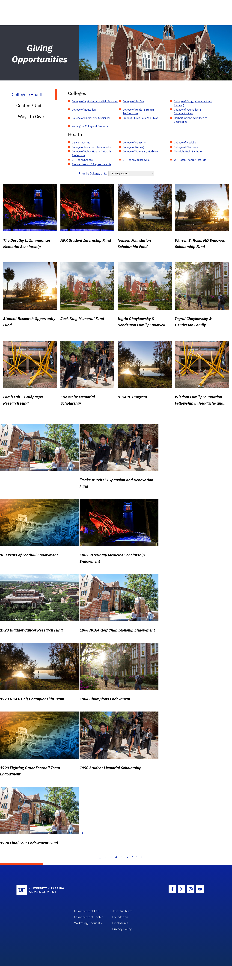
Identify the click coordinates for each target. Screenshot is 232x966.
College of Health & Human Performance (139, 111)
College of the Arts (133, 101)
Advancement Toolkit (88, 917)
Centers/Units (30, 105)
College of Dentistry (134, 142)
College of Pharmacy (186, 147)
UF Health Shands (82, 159)
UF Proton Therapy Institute (190, 159)
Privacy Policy (122, 929)
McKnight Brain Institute (188, 151)
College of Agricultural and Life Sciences (95, 101)
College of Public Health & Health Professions (91, 153)
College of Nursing (133, 147)
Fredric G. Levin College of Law (140, 118)
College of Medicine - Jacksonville (91, 147)
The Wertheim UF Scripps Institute (91, 164)
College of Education (84, 109)
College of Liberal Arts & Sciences (91, 118)
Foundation (120, 917)
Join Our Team (122, 911)
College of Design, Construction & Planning (193, 103)
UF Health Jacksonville (136, 159)
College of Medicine (185, 142)
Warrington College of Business (90, 126)
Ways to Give (31, 116)
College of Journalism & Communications (188, 111)
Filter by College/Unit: (92, 173)
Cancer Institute (81, 142)
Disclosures (120, 923)
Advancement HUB (87, 911)
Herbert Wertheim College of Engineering (190, 119)
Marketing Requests (88, 923)
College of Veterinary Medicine (140, 151)
